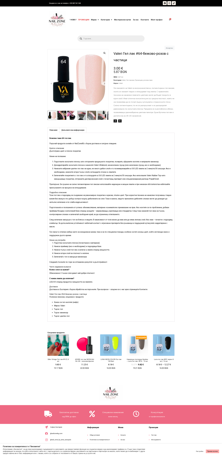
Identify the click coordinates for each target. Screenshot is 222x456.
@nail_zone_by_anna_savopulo (60, 440)
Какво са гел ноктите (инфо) (66, 302)
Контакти (145, 20)
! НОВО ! (73, 20)
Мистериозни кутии (122, 20)
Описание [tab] (53, 130)
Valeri (124, 80)
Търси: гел (58, 309)
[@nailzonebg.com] (46, 433)
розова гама (147, 80)
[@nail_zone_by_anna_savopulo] (46, 439)
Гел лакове (130, 80)
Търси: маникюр (61, 313)
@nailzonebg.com (56, 433)
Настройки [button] (199, 451)
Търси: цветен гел (61, 316)
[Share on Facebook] (115, 120)
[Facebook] (165, 3)
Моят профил (156, 20)
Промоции (139, 80)
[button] (104, 53)
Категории (105, 20)
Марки (94, 20)
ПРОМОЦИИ (83, 20)
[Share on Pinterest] (120, 120)
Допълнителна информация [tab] (72, 130)
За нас (136, 20)
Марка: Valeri (59, 306)
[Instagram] (169, 3)
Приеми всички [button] (212, 451)
